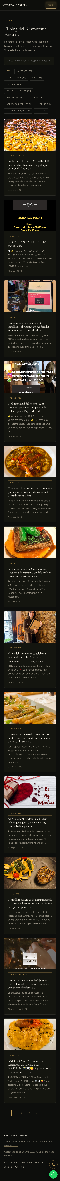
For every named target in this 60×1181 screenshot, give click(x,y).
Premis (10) (45, 104)
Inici (6, 1162)
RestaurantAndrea (14, 5)
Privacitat (19, 1167)
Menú (51, 5)
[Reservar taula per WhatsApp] (53, 1174)
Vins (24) (37, 78)
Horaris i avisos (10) (18, 111)
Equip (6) (41, 111)
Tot (9, 71)
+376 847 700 (11, 1145)
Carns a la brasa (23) (19, 91)
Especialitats (26, 1162)
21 (45, 1113)
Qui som (14, 1162)
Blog (43, 1162)
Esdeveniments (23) (17, 84)
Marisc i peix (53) (16, 78)
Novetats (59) (24, 71)
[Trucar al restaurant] (53, 1164)
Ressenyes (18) (15, 98)
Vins (37, 1162)
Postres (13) (36, 98)
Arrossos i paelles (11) (20, 104)
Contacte (8, 1167)
